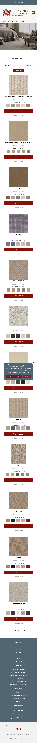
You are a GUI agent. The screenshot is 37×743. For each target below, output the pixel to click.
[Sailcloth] (18, 289)
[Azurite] (13, 243)
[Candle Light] (18, 612)
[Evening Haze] (28, 428)
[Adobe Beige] (18, 454)
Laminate (18, 652)
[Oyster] (13, 151)
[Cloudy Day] (18, 428)
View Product (18, 111)
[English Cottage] (28, 197)
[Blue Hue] (13, 428)
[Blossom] (28, 243)
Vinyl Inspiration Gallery (18, 681)
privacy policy (19, 370)
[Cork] (13, 289)
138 (24, 630)
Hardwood (18, 649)
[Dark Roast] (18, 336)
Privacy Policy (14, 739)
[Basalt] (18, 243)
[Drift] (23, 428)
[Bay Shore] (23, 474)
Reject (18, 376)
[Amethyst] (18, 223)
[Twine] (28, 289)
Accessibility (11, 734)
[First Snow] (28, 382)
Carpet (15, 21)
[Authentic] (18, 408)
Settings (27, 376)
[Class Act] (18, 197)
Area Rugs (18, 661)
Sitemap (23, 739)
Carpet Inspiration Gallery (18, 669)
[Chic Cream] (18, 131)
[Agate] (18, 85)
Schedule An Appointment (18, 695)
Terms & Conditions (23, 734)
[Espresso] (23, 382)
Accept (9, 376)
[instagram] (19, 729)
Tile (19, 655)
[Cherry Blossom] (28, 520)
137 (21, 630)
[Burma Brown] (13, 612)
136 (18, 630)
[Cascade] (18, 520)
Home (4, 21)
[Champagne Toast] (13, 197)
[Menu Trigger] (33, 12)
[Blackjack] (13, 520)
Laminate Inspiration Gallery (18, 675)
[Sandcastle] (18, 151)
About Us (18, 692)
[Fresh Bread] (28, 336)
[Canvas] (18, 315)
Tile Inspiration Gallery (18, 678)
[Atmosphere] (13, 105)
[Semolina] (23, 151)
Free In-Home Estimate (18, 698)
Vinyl (18, 658)
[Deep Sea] (28, 612)
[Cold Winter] (23, 612)
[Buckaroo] (28, 105)
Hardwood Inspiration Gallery (18, 672)
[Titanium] (28, 151)
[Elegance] (23, 197)
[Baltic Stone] (18, 592)
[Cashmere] (23, 520)
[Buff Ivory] (18, 361)
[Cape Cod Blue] (18, 382)
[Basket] (18, 269)
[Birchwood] (18, 500)
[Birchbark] (23, 243)
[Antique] (13, 474)
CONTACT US (20, 710)
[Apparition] (18, 474)
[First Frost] (23, 336)
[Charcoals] (13, 336)
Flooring (9, 21)
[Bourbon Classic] (18, 177)
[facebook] (16, 729)
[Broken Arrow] (28, 474)
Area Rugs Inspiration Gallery (18, 684)
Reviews (18, 701)
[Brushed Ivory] (23, 105)
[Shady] (23, 289)
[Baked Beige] (18, 105)
